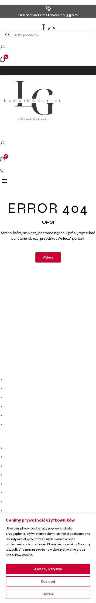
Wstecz (48, 257)
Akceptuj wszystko (48, 569)
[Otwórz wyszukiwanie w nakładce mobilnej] (48, 35)
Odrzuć (48, 594)
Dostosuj (48, 581)
